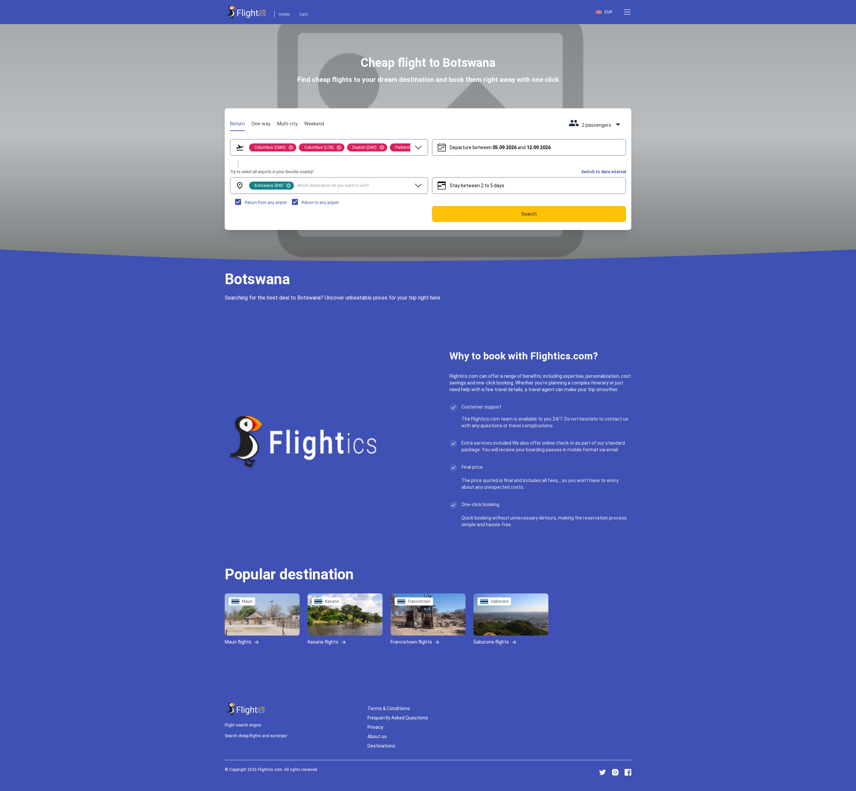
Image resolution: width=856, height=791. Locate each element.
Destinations (381, 746)
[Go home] (246, 708)
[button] (627, 12)
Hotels (284, 14)
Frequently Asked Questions (397, 717)
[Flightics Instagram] (615, 772)
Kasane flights (323, 641)
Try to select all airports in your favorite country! (272, 172)
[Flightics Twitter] (602, 772)
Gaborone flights (491, 641)
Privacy (375, 727)
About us (377, 736)
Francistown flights (411, 641)
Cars (303, 14)
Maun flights (238, 641)
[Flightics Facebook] (628, 772)
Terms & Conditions (388, 708)
